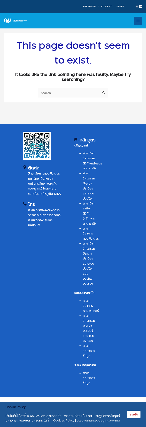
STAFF (120, 6)
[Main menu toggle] (138, 21)
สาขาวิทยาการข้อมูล (89, 351)
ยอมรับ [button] (134, 414)
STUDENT (106, 6)
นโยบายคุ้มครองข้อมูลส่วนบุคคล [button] (98, 420)
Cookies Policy (63, 420)
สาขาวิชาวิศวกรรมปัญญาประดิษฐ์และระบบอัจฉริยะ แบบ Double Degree (89, 263)
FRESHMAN (89, 6)
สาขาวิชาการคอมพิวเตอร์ (91, 233)
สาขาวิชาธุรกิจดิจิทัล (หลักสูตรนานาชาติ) (89, 213)
